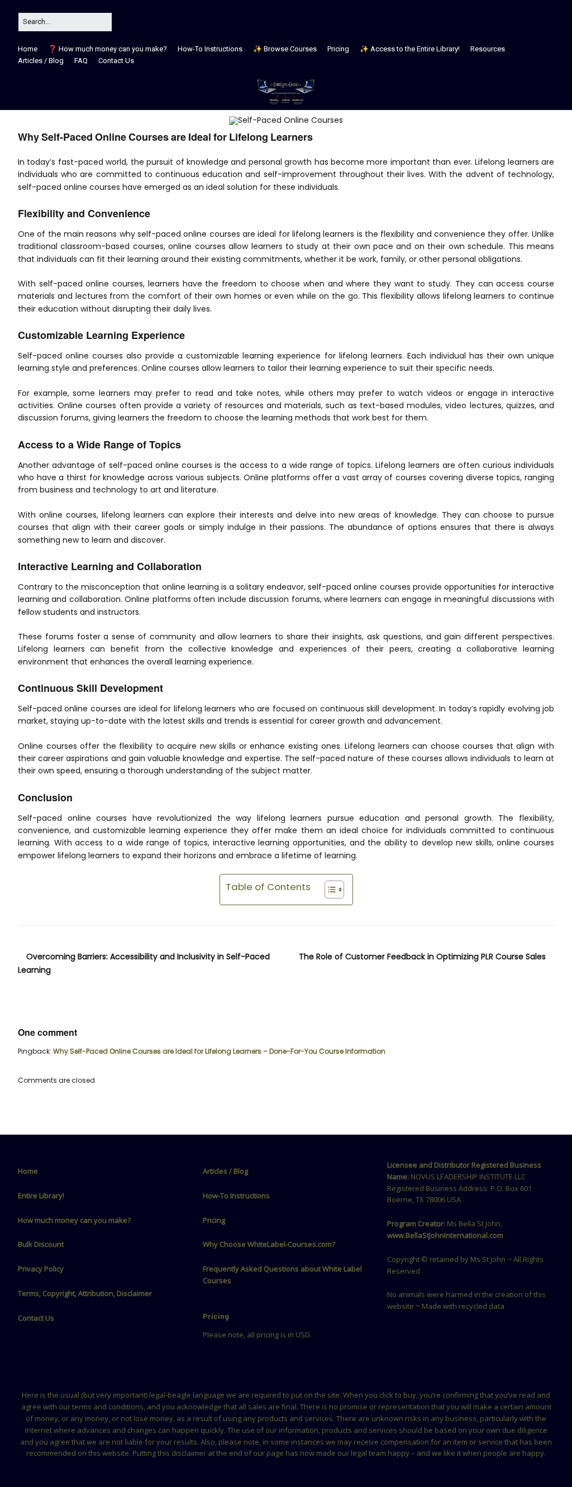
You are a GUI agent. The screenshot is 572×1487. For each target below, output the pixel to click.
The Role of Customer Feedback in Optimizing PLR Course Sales (422, 956)
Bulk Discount (41, 1244)
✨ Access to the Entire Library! (410, 49)
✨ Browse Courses (285, 49)
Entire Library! (41, 1195)
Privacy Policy (41, 1269)
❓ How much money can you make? (107, 49)
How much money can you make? (74, 1220)
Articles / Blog (41, 60)
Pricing (338, 49)
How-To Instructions (210, 49)
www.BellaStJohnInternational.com (445, 1235)
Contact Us (116, 60)
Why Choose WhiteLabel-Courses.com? (269, 1244)
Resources (487, 49)
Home (27, 49)
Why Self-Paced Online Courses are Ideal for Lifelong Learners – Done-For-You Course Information (219, 1051)
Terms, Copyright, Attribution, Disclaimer (85, 1293)
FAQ (81, 60)
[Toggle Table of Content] (328, 889)
